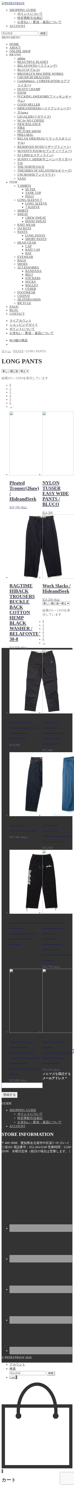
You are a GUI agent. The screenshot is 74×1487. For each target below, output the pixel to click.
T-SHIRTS (24, 185)
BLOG (13, 310)
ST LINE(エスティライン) (35, 155)
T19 (19, 163)
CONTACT (17, 313)
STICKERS (32, 278)
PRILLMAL (25, 134)
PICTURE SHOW (29, 131)
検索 (43, 33)
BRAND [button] (15, 54)
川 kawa (22, 112)
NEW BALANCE (29, 124)
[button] (11, 37)
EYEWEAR (25, 256)
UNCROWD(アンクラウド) (36, 174)
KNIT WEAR (26, 225)
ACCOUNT (17, 26)
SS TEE (30, 189)
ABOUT (15, 47)
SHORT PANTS (36, 239)
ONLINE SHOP (20, 51)
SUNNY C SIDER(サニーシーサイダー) (44, 159)
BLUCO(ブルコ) (28, 69)
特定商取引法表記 (30, 18)
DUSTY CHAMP (28, 89)
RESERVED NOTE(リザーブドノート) (44, 147)
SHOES (22, 264)
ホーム (6, 351)
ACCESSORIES (28, 267)
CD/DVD (23, 296)
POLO (29, 196)
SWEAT (22, 214)
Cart (13, 1377)
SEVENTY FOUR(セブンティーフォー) (44, 151)
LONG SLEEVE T (29, 200)
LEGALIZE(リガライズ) (34, 116)
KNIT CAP (32, 249)
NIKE (21, 127)
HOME (14, 44)
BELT (29, 274)
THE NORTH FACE (30, 166)
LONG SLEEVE (36, 203)
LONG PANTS (35, 235)
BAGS (21, 260)
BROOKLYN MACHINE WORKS (40, 73)
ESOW (21, 92)
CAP (28, 246)
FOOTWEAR (26, 292)
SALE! (14, 306)
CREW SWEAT (35, 217)
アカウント (17, 1364)
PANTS (22, 232)
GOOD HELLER (28, 104)
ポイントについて (30, 13)
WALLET (31, 285)
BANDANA (33, 271)
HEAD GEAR (26, 242)
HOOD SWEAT (35, 221)
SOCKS (30, 281)
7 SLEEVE (32, 207)
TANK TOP (33, 193)
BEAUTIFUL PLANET (32, 62)
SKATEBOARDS (29, 299)
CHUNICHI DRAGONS (33, 77)
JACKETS (24, 228)
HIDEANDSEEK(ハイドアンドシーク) (44, 108)
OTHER (30, 288)
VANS (21, 178)
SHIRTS (22, 210)
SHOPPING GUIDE (22, 10)
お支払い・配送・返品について (39, 22)
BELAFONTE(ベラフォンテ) (37, 65)
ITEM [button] (13, 182)
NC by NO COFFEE (30, 120)
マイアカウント (20, 320)
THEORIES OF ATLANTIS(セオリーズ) (44, 170)
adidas (21, 58)
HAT (28, 253)
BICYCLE (24, 303)
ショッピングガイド (23, 324)
